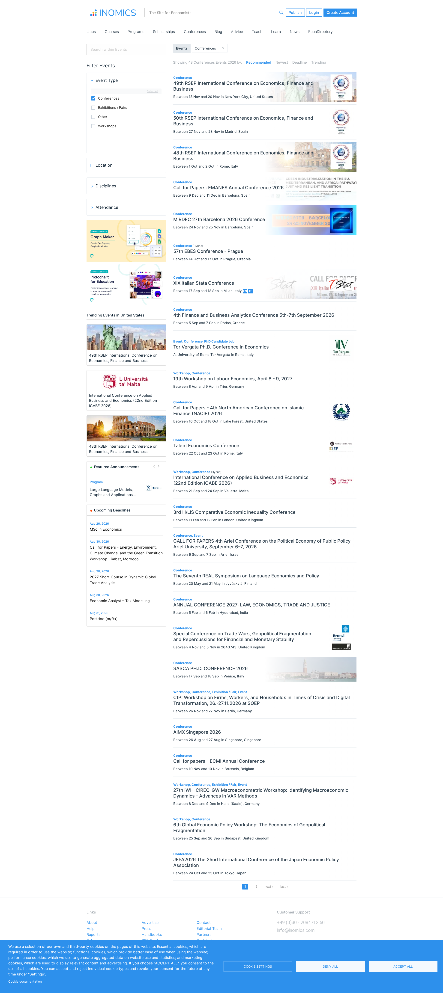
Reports (93, 935)
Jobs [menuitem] (91, 31)
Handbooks (152, 935)
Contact (204, 923)
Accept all (403, 966)
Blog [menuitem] (218, 31)
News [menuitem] (294, 31)
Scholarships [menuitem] (164, 31)
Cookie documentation (25, 981)
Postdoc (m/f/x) (104, 618)
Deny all (330, 966)
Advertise (150, 923)
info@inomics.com (296, 930)
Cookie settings (258, 966)
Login (314, 12)
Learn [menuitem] (276, 31)
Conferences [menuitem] (195, 31)
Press (146, 929)
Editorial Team (209, 929)
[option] (126, 488)
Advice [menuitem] (237, 31)
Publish (295, 12)
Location (104, 165)
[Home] (113, 12)
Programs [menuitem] (136, 31)
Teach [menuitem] (257, 31)
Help (91, 929)
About (92, 923)
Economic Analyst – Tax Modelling (120, 600)
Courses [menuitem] (112, 31)
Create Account (340, 12)
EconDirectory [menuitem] (320, 31)
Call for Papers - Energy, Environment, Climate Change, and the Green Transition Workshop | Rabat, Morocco (126, 553)
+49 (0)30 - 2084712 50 (301, 922)
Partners (204, 935)
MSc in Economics (106, 529)
